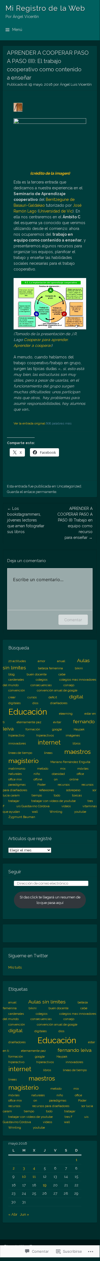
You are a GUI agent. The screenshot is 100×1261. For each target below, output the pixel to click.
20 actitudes (17, 661)
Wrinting (56, 811)
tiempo (37, 795)
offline (38, 779)
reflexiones (46, 790)
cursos (32, 697)
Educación (27, 712)
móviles (82, 768)
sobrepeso (73, 790)
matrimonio (16, 768)
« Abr (12, 1214)
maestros (77, 751)
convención (16, 690)
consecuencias (41, 685)
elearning (66, 713)
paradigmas (16, 784)
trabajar (13, 801)
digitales (14, 703)
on (56, 779)
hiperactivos (45, 735)
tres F (68, 1116)
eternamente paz (29, 722)
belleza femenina (50, 668)
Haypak (79, 729)
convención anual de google (57, 690)
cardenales (16, 679)
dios (35, 703)
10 (24, 1177)
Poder (41, 784)
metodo (42, 768)
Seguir (14, 871)
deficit (52, 697)
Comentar (73, 619)
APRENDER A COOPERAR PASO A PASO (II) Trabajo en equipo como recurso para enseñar (75, 523)
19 (45, 1185)
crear (12, 697)
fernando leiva (74, 1050)
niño (37, 773)
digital (76, 696)
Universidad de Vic (56, 211)
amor (41, 661)
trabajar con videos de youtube (53, 801)
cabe (61, 674)
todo (57, 795)
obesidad (58, 773)
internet (49, 742)
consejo (68, 685)
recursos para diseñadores (50, 1106)
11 (34, 1177)
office (80, 773)
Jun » (24, 1214)
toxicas (77, 795)
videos (66, 806)
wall (35, 811)
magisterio (23, 760)
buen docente (37, 674)
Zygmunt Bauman (21, 817)
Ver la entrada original (29, 423)
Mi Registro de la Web (45, 8)
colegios (41, 679)
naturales (15, 773)
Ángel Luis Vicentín (76, 84)
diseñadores (58, 703)
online (74, 779)
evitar (57, 722)
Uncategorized (69, 486)
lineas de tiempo (20, 752)
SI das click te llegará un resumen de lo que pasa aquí (50, 900)
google (57, 729)
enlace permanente (40, 492)
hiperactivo (16, 735)
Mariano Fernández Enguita (70, 762)
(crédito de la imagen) (50, 173)
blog (11, 674)
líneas (48, 752)
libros (76, 743)
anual (61, 661)
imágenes (73, 735)
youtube (80, 811)
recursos (64, 784)
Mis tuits (15, 967)
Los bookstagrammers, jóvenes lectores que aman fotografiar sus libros (25, 520)
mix (62, 768)
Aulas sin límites (47, 1002)
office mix (15, 779)
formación (32, 729)
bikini (79, 668)
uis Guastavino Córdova (33, 806)
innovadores (17, 743)
